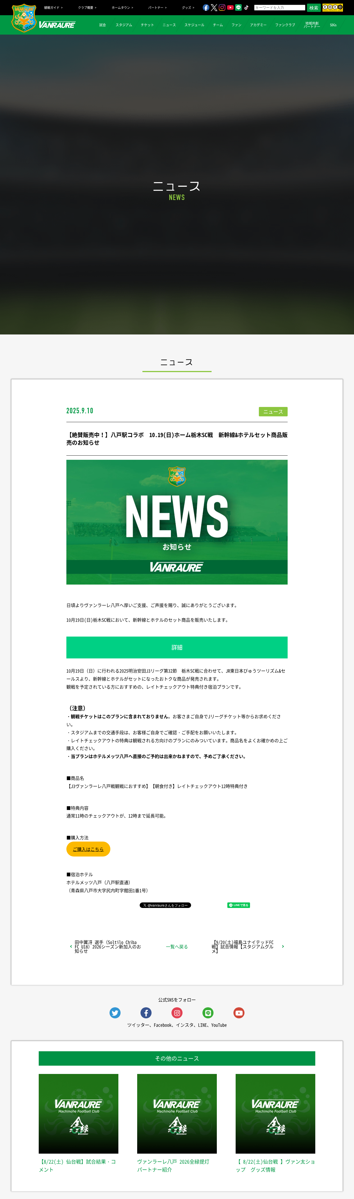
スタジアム (124, 24)
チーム (218, 24)
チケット (147, 24)
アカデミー (258, 24)
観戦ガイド (51, 7)
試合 (102, 24)
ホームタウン (121, 7)
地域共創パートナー (312, 25)
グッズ (186, 7)
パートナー (155, 7)
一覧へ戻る (177, 946)
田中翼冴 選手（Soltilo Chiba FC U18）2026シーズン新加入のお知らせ (108, 946)
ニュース (169, 24)
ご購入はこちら (88, 849)
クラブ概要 (85, 7)
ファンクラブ (285, 24)
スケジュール (194, 24)
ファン (236, 24)
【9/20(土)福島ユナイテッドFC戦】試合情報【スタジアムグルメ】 (243, 946)
